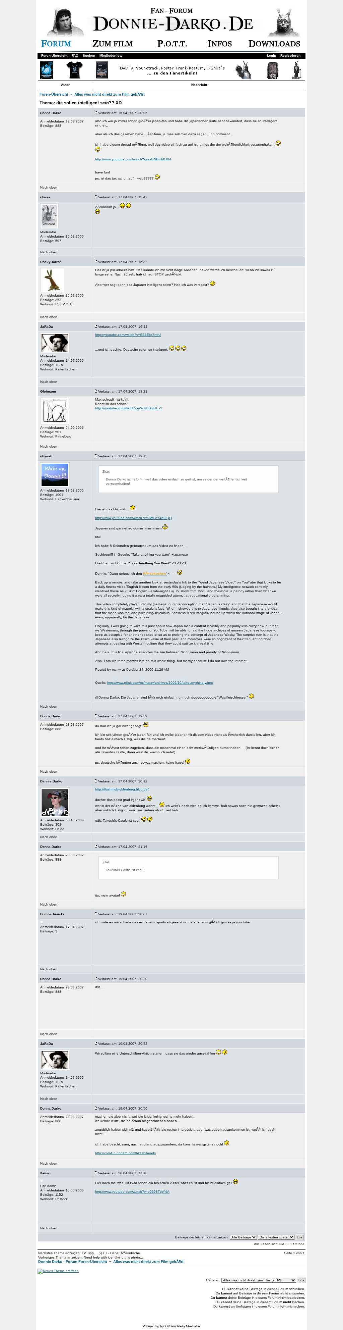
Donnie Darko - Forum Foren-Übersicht (72, 1262)
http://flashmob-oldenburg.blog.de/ (122, 789)
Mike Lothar (193, 1326)
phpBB (162, 1326)
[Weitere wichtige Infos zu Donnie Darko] (220, 46)
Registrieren (290, 55)
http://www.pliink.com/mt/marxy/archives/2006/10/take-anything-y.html (160, 682)
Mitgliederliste (111, 55)
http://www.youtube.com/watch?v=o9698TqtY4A (132, 1191)
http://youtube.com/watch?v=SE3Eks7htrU (128, 335)
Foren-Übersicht (54, 55)
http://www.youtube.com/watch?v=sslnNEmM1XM (133, 159)
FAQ (75, 55)
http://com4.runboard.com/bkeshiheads (125, 1153)
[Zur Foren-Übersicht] (56, 46)
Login (271, 55)
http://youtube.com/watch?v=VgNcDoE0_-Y (128, 408)
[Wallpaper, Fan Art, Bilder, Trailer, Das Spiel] (274, 46)
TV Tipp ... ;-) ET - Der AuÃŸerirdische (111, 1253)
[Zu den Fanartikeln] (170, 78)
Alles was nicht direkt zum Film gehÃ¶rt (109, 94)
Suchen (89, 55)
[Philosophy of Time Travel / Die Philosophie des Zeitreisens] (172, 46)
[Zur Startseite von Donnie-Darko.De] (175, 30)
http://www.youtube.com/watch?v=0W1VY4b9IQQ (133, 518)
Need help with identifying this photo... (113, 1257)
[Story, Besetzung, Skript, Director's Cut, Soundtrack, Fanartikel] (112, 46)
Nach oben (48, 187)
